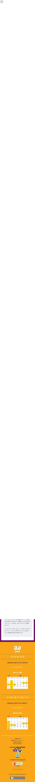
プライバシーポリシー (17, 769)
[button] (17, 667)
